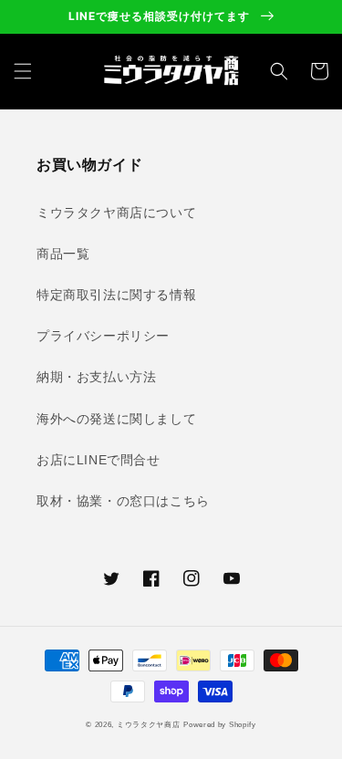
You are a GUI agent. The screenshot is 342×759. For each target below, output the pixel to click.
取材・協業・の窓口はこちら (123, 501)
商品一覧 (62, 253)
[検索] (279, 71)
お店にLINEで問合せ (98, 459)
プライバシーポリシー (103, 335)
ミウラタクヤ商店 (149, 724)
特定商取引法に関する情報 (116, 294)
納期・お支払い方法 (96, 376)
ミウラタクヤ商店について (116, 212)
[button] (23, 71)
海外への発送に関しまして (116, 418)
